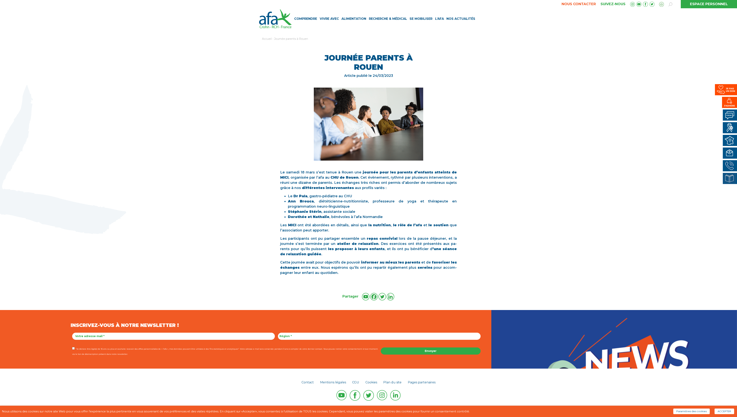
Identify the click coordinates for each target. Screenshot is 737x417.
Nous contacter (579, 4)
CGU (355, 382)
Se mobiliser (421, 19)
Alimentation (353, 19)
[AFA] (275, 18)
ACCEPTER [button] (724, 411)
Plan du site (392, 382)
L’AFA (439, 19)
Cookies (371, 382)
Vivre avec (329, 19)
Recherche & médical (388, 19)
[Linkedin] (390, 296)
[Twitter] (382, 296)
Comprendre (305, 19)
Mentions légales (333, 382)
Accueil (267, 39)
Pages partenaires (421, 382)
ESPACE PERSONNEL (709, 4)
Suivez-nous (613, 4)
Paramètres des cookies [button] (691, 411)
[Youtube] (365, 296)
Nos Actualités (460, 19)
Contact (308, 382)
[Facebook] (374, 296)
